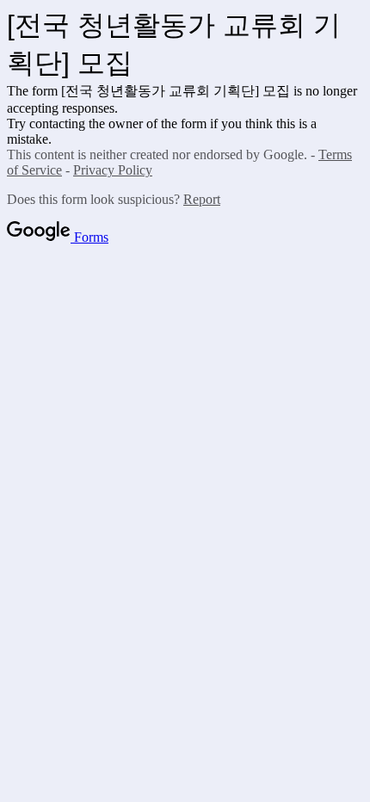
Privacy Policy (112, 170)
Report (201, 199)
